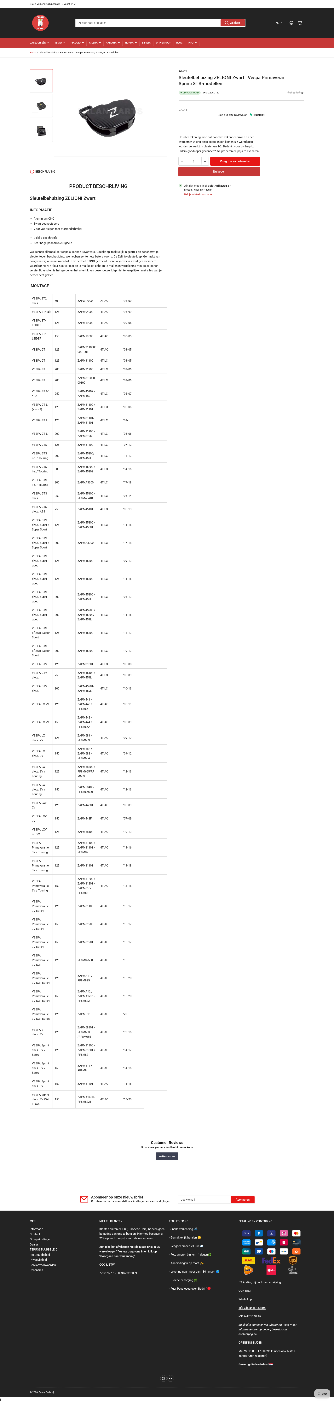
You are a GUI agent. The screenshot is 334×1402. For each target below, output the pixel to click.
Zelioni (183, 70)
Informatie (36, 1229)
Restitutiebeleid (40, 1255)
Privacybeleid (38, 1260)
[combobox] (160, 23)
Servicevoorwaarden (43, 1265)
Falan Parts (45, 1392)
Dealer (34, 1244)
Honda (129, 42)
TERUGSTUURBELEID (43, 1249)
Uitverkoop (163, 42)
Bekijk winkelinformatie (198, 194)
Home (33, 52)
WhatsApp (245, 1299)
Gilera (93, 42)
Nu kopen (219, 171)
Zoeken (235, 23)
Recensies (36, 1270)
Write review (167, 1156)
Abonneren (243, 1199)
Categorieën (38, 42)
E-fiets (146, 42)
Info (190, 42)
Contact (35, 1234)
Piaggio (76, 42)
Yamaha (111, 42)
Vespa (58, 42)
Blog (179, 42)
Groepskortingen (40, 1239)
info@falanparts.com (252, 1308)
